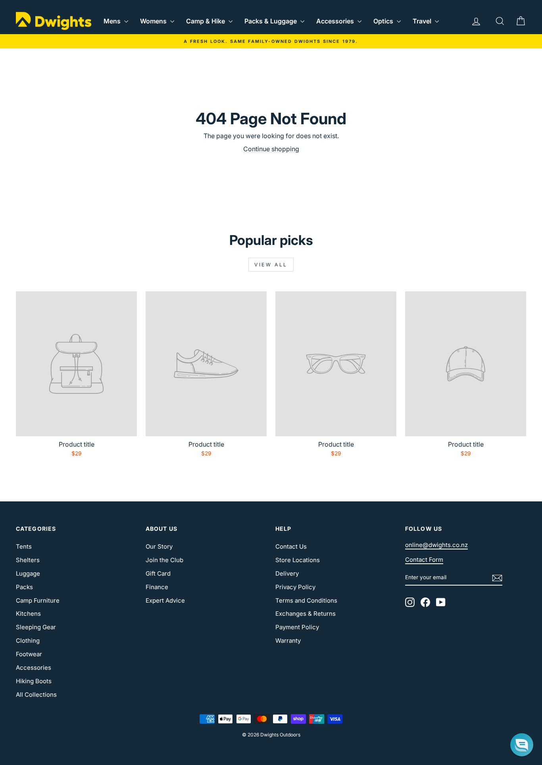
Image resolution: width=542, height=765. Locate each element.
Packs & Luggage (271, 21)
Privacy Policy (295, 587)
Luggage (28, 573)
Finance (157, 587)
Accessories (336, 21)
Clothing (28, 640)
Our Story (159, 546)
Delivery (287, 573)
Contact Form (424, 559)
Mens (113, 21)
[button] (521, 744)
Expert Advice (165, 600)
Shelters (28, 560)
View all (271, 265)
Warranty (288, 640)
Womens (154, 21)
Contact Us (291, 546)
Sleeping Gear (36, 627)
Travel (423, 21)
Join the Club (164, 560)
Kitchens (28, 613)
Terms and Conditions (306, 600)
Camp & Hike (206, 21)
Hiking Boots (34, 681)
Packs (24, 587)
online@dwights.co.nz (436, 545)
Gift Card (158, 573)
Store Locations (297, 560)
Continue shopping (271, 149)
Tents (24, 546)
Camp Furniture (38, 600)
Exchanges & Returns (305, 613)
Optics (384, 21)
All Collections (36, 694)
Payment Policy (297, 627)
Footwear (29, 654)
